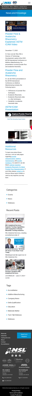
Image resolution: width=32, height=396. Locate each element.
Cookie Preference (16, 395)
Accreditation (12, 290)
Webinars (11, 203)
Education (11, 307)
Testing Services (5, 337)
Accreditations (5, 344)
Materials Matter (13, 311)
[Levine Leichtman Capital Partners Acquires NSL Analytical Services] (15, 264)
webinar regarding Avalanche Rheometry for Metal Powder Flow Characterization (15, 167)
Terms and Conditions (16, 393)
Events (10, 195)
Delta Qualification (14, 303)
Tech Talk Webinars (15, 315)
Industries (4, 335)
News (10, 199)
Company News (13, 298)
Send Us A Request (24, 335)
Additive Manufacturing (16, 294)
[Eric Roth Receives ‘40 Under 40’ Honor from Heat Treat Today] (15, 243)
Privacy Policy (16, 390)
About (3, 340)
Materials (3, 333)
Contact (3, 342)
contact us (19, 171)
